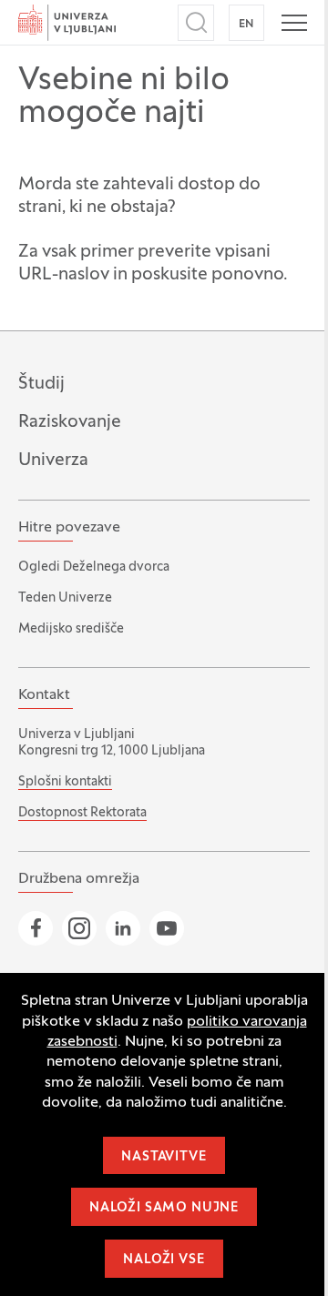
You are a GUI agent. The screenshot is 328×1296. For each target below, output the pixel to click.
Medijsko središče (71, 629)
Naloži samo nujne (164, 1208)
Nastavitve (163, 1157)
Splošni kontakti (65, 782)
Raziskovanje (69, 422)
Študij (41, 384)
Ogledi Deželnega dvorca (93, 567)
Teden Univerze (65, 598)
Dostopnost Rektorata (82, 813)
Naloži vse (163, 1260)
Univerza (53, 460)
